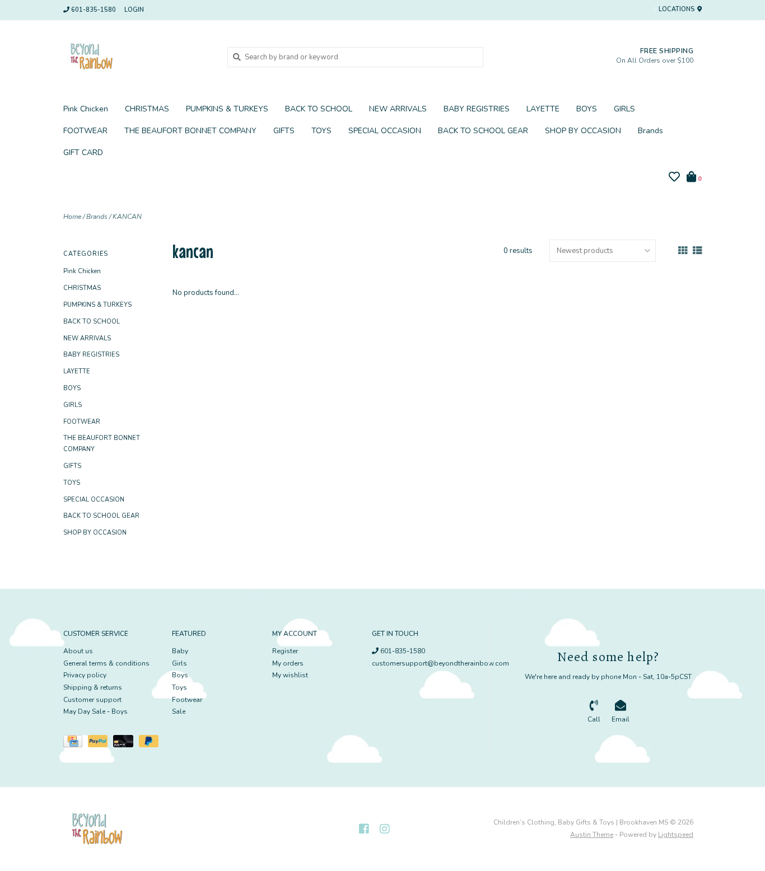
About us (78, 651)
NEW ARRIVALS (398, 109)
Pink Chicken (85, 109)
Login (134, 10)
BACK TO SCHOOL (318, 109)
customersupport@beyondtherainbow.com (440, 663)
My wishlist (290, 675)
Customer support (92, 699)
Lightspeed (675, 834)
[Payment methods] (75, 743)
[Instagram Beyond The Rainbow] (384, 829)
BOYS (586, 109)
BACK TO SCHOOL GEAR (483, 130)
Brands (650, 130)
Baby (180, 651)
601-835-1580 (402, 651)
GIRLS (624, 109)
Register (285, 651)
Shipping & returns (92, 687)
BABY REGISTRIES (477, 109)
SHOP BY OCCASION (583, 130)
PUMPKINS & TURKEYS (227, 109)
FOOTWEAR (85, 130)
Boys (180, 675)
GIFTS (284, 130)
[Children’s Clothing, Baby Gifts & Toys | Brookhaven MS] (137, 57)
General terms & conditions (106, 663)
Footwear (187, 699)
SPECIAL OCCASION (384, 130)
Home (72, 216)
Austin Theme (591, 834)
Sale (178, 711)
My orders (288, 663)
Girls (179, 663)
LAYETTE (542, 109)
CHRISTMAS (147, 109)
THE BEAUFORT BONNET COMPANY (190, 130)
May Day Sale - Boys (95, 711)
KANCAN (127, 216)
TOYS (321, 130)
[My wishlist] (674, 179)
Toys (179, 687)
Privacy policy (84, 675)
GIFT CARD (83, 152)
